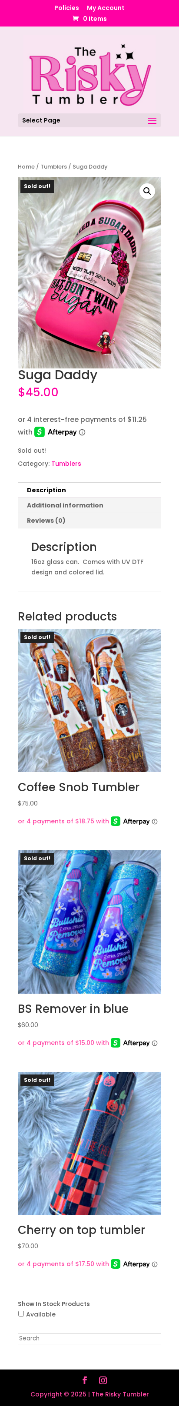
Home (26, 166)
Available (41, 1314)
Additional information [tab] (65, 505)
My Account (106, 8)
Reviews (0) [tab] (46, 520)
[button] (147, 191)
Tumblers (53, 166)
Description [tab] (46, 490)
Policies (66, 8)
